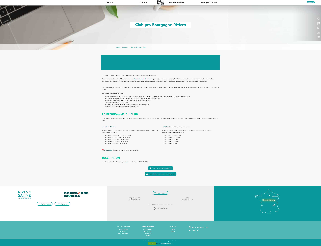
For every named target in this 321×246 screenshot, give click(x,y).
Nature (173, 229)
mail (126, 162)
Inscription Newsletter (200, 227)
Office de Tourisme (123, 229)
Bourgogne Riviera (123, 233)
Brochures (63, 204)
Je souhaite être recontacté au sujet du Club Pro (162, 174)
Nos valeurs (123, 231)
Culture (173, 231)
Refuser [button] (158, 243)
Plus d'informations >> (167, 243)
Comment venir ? (148, 229)
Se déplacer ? (148, 233)
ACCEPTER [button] (152, 243)
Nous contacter (162, 193)
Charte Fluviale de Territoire (143, 79)
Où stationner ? (148, 231)
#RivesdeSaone (162, 208)
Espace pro (195, 230)
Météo (148, 235)
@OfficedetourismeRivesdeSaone (162, 205)
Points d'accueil (46, 204)
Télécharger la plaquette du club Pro (161, 168)
